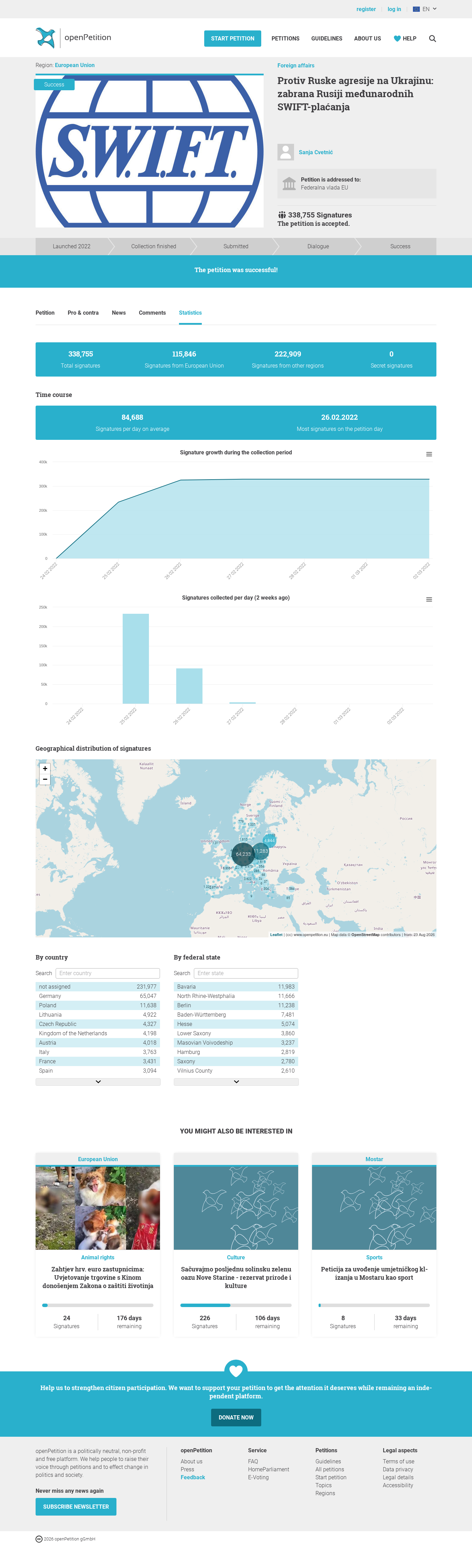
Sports (374, 1257)
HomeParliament (268, 1469)
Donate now (236, 1417)
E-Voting (258, 1477)
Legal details (398, 1477)
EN (424, 9)
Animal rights (97, 1257)
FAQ (253, 1461)
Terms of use (398, 1461)
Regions (325, 1493)
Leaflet (276, 934)
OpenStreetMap (365, 934)
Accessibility (398, 1485)
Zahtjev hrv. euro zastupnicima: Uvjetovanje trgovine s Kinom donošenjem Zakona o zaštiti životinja (98, 1277)
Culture (236, 1257)
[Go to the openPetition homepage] (74, 37)
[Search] (432, 39)
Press (187, 1469)
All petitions (329, 1469)
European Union (75, 65)
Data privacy (398, 1469)
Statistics (190, 312)
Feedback (193, 1477)
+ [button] (45, 768)
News (119, 312)
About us (367, 38)
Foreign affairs (295, 65)
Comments (152, 312)
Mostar (374, 1159)
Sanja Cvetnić (316, 152)
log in (394, 9)
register (366, 9)
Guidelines (326, 38)
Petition (45, 312)
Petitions (286, 38)
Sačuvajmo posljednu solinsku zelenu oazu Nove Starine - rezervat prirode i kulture (236, 1277)
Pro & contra (83, 312)
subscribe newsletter (76, 1506)
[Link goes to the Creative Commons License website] (40, 1538)
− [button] (45, 779)
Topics (323, 1485)
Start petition (232, 38)
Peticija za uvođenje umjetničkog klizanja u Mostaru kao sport (374, 1273)
